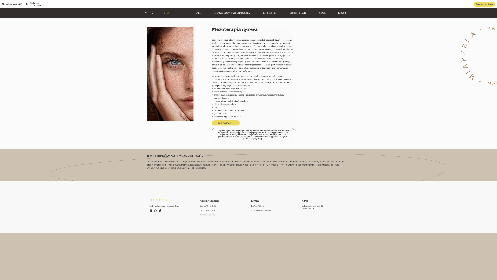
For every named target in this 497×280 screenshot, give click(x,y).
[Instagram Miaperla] (155, 210)
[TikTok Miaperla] (160, 210)
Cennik (322, 13)
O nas (199, 13)
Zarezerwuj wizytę (484, 4)
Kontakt (342, 13)
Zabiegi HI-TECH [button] (298, 13)
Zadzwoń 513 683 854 (35, 4)
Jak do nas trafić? (14, 4)
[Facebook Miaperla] (150, 210)
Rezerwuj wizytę (225, 123)
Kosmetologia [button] (269, 13)
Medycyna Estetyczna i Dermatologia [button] (231, 13)
